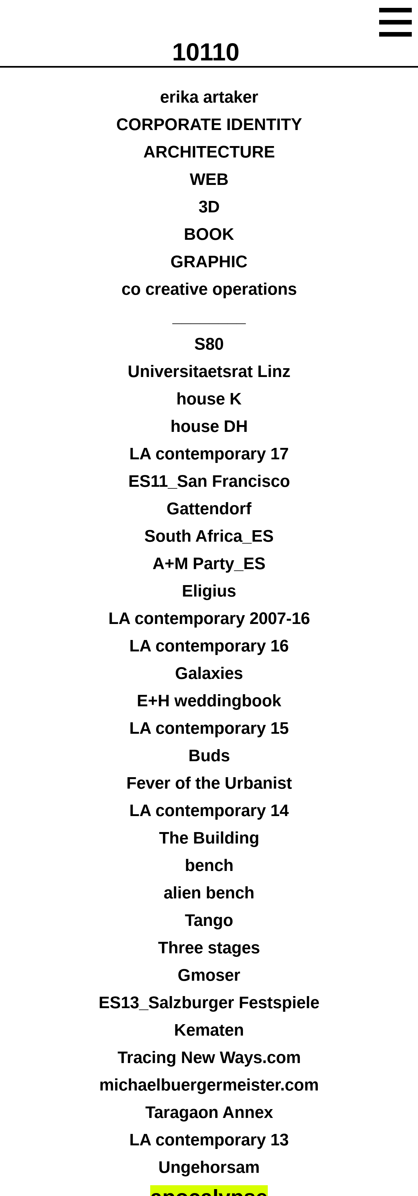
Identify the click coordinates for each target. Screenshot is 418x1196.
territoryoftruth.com (223, 550)
